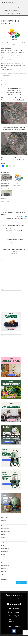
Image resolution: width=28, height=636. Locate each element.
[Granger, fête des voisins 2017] (6, 193)
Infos (2, 540)
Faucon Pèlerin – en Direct (13, 10)
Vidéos (3, 574)
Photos (3, 562)
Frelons (3, 534)
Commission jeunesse (6, 531)
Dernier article (14, 608)
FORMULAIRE (20, 52)
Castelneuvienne (5, 528)
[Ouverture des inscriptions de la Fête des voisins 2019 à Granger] (6, 177)
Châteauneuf (14, 604)
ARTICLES (19, 7)
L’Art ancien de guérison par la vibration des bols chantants (14, 229)
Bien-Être (3, 525)
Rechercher (4, 579)
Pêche (2, 560)
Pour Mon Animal (5, 565)
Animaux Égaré (4, 517)
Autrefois (3, 523)
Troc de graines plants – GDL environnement (14, 240)
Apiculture (3, 520)
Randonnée (3, 571)
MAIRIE (19, 13)
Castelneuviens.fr (9, 2)
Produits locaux (4, 568)
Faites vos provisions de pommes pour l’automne (14, 250)
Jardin (2, 542)
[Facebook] (14, 631)
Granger (3, 537)
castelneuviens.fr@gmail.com (14, 615)
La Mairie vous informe (6, 545)
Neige (2, 557)
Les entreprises (4, 551)
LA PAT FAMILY (10, 13)
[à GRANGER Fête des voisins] (18, 177)
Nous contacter (14, 612)
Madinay (3, 554)
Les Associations (5, 548)
